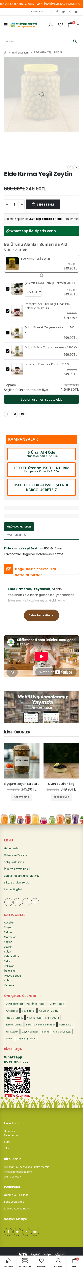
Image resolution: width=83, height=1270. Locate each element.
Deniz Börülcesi (14, 1003)
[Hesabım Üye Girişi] (50, 25)
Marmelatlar (66, 1024)
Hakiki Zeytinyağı (62, 1031)
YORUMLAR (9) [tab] (16, 535)
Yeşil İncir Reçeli (36, 1003)
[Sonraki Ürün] (76, 167)
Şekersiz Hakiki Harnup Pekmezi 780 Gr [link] (50, 283)
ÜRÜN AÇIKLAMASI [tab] (19, 526)
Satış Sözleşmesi (14, 862)
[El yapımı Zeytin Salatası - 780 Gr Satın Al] (21, 760)
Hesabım (9, 1131)
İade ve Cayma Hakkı (17, 869)
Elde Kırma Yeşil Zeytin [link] (35, 258)
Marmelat (10, 937)
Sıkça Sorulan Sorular (17, 882)
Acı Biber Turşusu (48, 1010)
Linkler (35, 11)
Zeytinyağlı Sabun (26, 1038)
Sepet (7, 1141)
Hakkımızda (11, 848)
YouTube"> (76, 11)
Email (22, 414)
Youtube (35, 902)
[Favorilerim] (60, 25)
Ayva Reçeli (12, 1010)
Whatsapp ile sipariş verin (32, 230)
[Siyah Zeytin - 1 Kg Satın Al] (61, 760)
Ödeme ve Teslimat (16, 855)
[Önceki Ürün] (70, 167)
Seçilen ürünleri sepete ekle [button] (41, 399)
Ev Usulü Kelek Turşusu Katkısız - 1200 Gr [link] (50, 329)
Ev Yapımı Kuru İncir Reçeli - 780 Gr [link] (47, 364)
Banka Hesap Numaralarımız (21, 875)
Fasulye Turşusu (14, 1017)
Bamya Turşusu (14, 1024)
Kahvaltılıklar (12, 956)
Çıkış (6, 1148)
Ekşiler (8, 946)
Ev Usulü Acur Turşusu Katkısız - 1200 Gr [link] (51, 347)
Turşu (7, 927)
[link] (12, 263)
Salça (7, 951)
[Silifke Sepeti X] (63, 11)
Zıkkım (45, 1031)
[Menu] (5, 24)
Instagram (26, 902)
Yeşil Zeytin (12, 1031)
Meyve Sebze (12, 975)
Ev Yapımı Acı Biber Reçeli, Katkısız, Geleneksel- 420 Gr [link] (47, 306)
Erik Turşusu (52, 1017)
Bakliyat (9, 966)
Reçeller (9, 922)
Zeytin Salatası (30, 1031)
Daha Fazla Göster (41, 615)
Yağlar (8, 942)
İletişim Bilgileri (13, 889)
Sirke (7, 961)
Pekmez (9, 932)
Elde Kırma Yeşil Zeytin (38, 174)
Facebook (7, 414)
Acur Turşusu (34, 1017)
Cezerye (9, 985)
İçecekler (9, 971)
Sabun (8, 980)
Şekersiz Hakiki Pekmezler (40, 1024)
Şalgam (9, 1038)
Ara (74, 41)
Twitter (14, 414)
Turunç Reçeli (56, 1003)
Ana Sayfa (5, 52)
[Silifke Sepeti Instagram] (70, 11)
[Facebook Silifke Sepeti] (57, 11)
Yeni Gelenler (20, 52)
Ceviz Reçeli (28, 1010)
